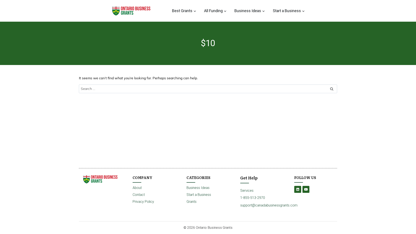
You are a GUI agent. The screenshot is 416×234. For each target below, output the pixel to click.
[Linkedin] (297, 189)
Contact (139, 195)
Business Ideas (198, 188)
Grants (192, 202)
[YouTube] (305, 189)
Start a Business (199, 195)
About (137, 188)
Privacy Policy (143, 202)
